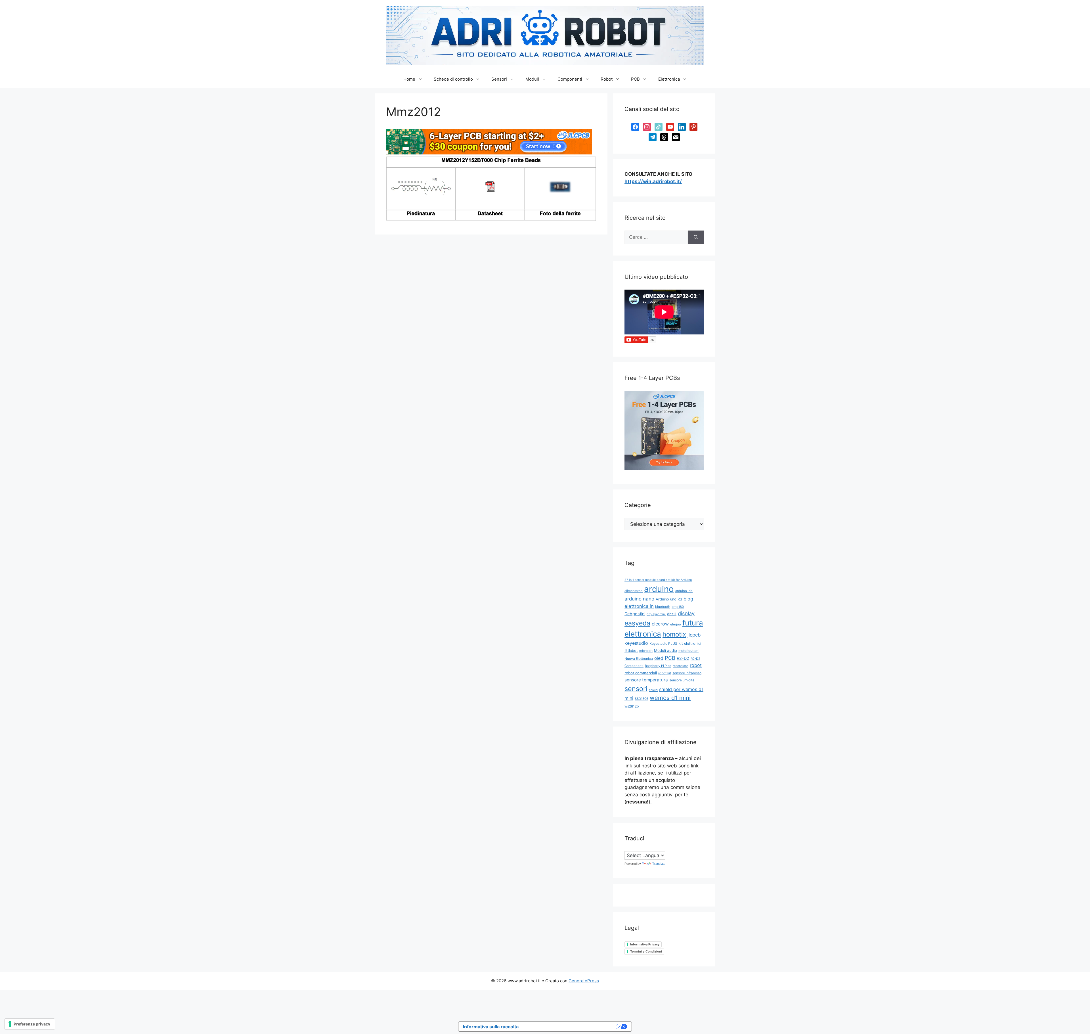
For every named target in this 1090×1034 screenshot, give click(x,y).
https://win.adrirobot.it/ (653, 181)
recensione (680, 666)
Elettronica (669, 79)
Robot (607, 79)
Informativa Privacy (644, 944)
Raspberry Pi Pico (658, 666)
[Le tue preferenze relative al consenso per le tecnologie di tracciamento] (30, 1024)
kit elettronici (690, 643)
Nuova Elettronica (638, 658)
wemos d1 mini (670, 697)
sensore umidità (681, 680)
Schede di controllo (453, 79)
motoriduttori (688, 650)
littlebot (631, 650)
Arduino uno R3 (669, 599)
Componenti (569, 79)
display (686, 613)
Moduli (532, 79)
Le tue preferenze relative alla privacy (570, 1026)
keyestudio (636, 643)
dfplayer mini (656, 614)
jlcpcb (694, 635)
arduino (659, 589)
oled (658, 658)
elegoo (675, 624)
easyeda (637, 623)
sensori (635, 689)
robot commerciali (640, 673)
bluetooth (662, 606)
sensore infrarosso (686, 673)
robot (696, 665)
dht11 (671, 614)
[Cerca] (696, 237)
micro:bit (646, 651)
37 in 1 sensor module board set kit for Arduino (658, 580)
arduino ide (684, 591)
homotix (674, 634)
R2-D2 (683, 658)
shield (653, 690)
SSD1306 (641, 699)
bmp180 (678, 607)
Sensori (499, 79)
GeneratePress (584, 980)
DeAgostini (634, 613)
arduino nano (639, 599)
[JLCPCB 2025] (489, 153)
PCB (635, 79)
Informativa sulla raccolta (491, 1026)
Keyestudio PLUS (663, 643)
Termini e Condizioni (646, 951)
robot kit (664, 673)
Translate (658, 863)
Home (409, 79)
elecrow (660, 624)
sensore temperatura (646, 680)
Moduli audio (665, 650)
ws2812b (631, 706)
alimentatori (633, 591)
